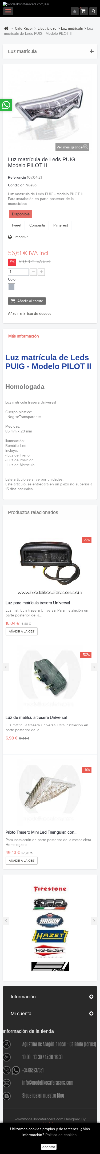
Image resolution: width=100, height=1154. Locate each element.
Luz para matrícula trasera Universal (38, 603)
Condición (16, 185)
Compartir (37, 225)
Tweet (16, 225)
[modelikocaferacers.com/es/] (50, 4)
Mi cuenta (21, 1013)
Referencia (17, 177)
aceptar (48, 1147)
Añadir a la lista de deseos (29, 314)
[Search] (93, 11)
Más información (23, 336)
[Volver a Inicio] (6, 28)
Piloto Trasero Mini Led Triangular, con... (42, 832)
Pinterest (60, 225)
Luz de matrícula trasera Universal (36, 717)
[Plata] (11, 287)
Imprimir (21, 237)
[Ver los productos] (50, 889)
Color (13, 279)
